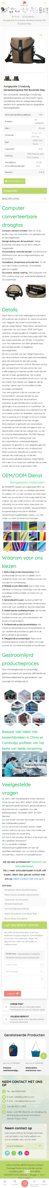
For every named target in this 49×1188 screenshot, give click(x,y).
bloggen (33, 1174)
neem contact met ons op (27, 878)
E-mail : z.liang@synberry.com (21, 1101)
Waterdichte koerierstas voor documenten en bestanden (33, 1069)
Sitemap (23, 1174)
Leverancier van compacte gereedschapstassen (16, 901)
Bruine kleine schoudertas (16, 918)
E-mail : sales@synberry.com (20, 1097)
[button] (43, 1055)
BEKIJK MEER (13, 1057)
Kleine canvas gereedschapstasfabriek (22, 895)
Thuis (16, 16)
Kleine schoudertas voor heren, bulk (20, 913)
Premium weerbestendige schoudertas (10, 1069)
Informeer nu (16, 181)
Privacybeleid (24, 1178)
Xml (42, 1174)
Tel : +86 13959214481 (16, 1091)
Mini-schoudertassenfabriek (17, 908)
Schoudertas (28, 16)
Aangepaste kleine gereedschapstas (21, 890)
